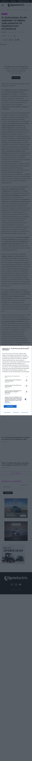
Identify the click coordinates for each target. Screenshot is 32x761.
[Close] (28, 348)
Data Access (16, 412)
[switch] (26, 380)
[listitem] (16, 377)
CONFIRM (10, 406)
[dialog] (16, 380)
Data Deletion (7, 412)
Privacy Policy (24, 412)
